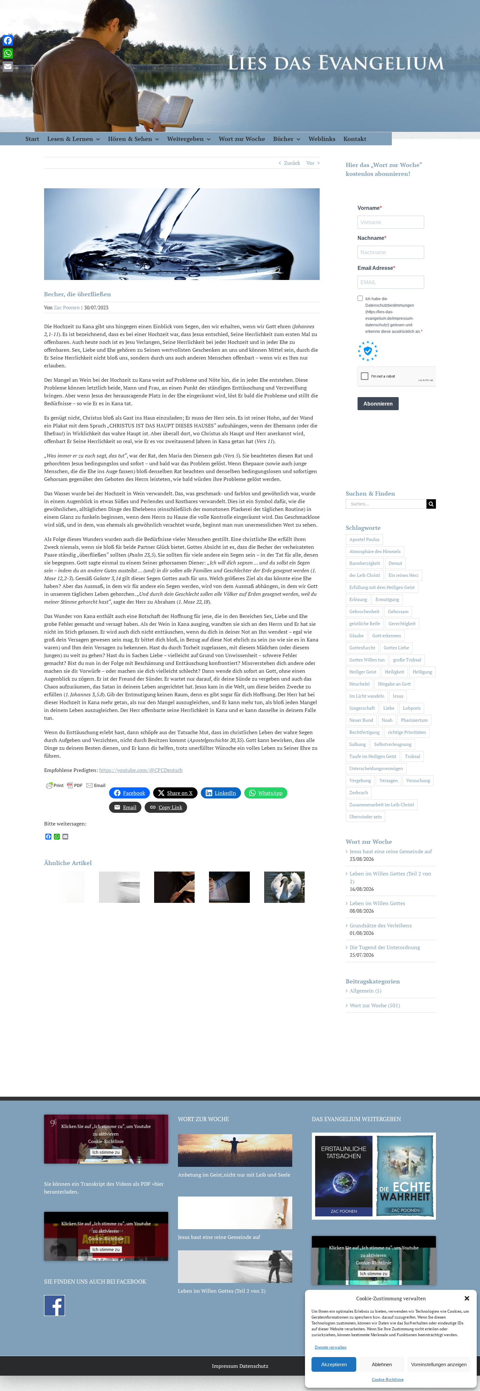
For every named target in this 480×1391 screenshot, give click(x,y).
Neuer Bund (361, 720)
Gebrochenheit (364, 611)
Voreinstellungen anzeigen (439, 1364)
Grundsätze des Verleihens (381, 925)
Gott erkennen (386, 635)
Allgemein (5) (365, 990)
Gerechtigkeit (402, 623)
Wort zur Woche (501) (375, 1005)
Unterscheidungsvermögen (376, 768)
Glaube (356, 635)
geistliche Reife (364, 623)
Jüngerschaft (362, 708)
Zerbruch (358, 792)
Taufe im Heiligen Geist (372, 756)
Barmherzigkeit (364, 563)
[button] (467, 1298)
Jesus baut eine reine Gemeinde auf (391, 851)
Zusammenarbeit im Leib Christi (381, 804)
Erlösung (358, 599)
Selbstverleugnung (392, 744)
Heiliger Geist (362, 672)
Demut (395, 563)
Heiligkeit (394, 672)
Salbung (357, 744)
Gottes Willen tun (367, 660)
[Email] (7, 66)
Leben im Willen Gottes (377, 903)
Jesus (398, 696)
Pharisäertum (414, 720)
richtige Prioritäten (407, 732)
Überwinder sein (365, 816)
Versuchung (418, 780)
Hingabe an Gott (394, 684)
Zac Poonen (67, 307)
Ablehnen (382, 1364)
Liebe (388, 708)
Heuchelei (359, 684)
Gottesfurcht (362, 647)
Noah (387, 720)
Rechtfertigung (364, 732)
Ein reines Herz (404, 575)
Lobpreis (412, 708)
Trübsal (412, 756)
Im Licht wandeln (366, 696)
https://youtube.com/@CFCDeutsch (141, 770)
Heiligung (422, 672)
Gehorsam (398, 611)
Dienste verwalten (330, 1347)
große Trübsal (407, 660)
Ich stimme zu (106, 1152)
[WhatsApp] (7, 53)
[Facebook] (7, 40)
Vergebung (360, 780)
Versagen (388, 780)
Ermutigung (387, 599)
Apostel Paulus (364, 539)
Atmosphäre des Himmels (375, 551)
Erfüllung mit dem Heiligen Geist (382, 587)
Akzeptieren (334, 1364)
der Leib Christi (364, 575)
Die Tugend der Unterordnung (385, 947)
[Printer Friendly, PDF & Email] (75, 784)
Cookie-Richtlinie (388, 1379)
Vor (310, 162)
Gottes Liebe (396, 647)
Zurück (292, 162)
